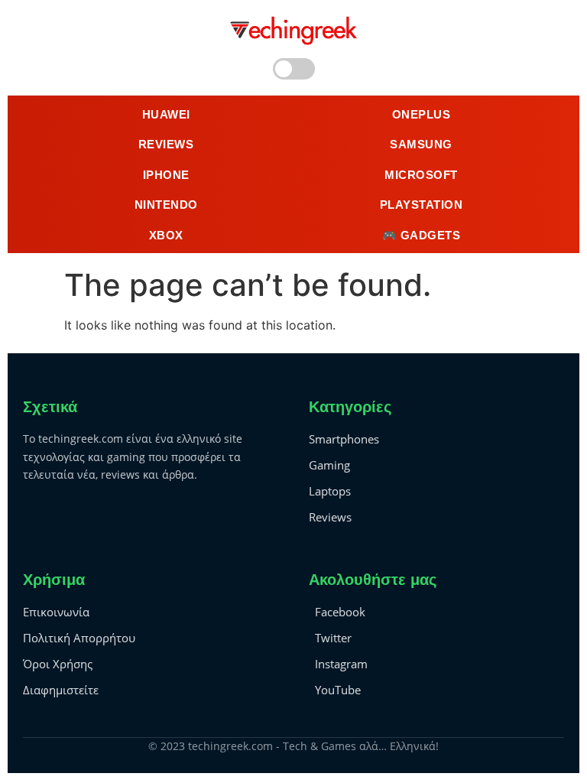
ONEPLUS (421, 114)
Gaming (329, 465)
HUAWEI (166, 114)
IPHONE (166, 174)
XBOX (166, 235)
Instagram (341, 663)
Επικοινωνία (56, 611)
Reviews (330, 517)
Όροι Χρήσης (57, 663)
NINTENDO (166, 204)
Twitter (333, 637)
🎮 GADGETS (421, 235)
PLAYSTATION (421, 204)
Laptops (330, 491)
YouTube (338, 689)
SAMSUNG (421, 144)
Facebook (340, 611)
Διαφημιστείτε (61, 689)
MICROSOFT (421, 174)
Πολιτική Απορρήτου (79, 637)
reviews (166, 144)
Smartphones (344, 439)
